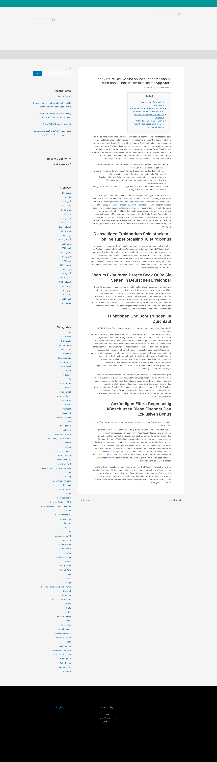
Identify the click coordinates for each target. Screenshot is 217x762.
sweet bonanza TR (62, 633)
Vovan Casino (65, 659)
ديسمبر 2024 (65, 218)
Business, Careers (63, 434)
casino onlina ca (64, 455)
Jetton (68, 510)
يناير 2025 (67, 214)
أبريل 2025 (66, 201)
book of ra (66, 430)
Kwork (68, 527)
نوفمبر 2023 (66, 235)
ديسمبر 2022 (65, 265)
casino (68, 447)
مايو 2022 (67, 295)
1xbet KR (67, 354)
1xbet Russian (65, 366)
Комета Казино (64, 667)
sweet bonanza (64, 629)
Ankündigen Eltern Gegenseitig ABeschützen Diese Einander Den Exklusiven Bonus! (149, 124)
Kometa (67, 523)
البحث (68, 69)
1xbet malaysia (64, 358)
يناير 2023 (66, 261)
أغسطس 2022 (65, 282)
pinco (68, 574)
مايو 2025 (67, 197)
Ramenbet (66, 595)
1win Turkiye (65, 337)
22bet (68, 370)
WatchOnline (65, 663)
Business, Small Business (59, 438)
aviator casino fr (64, 396)
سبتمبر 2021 (65, 303)
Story (68, 621)
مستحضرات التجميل (108, 718)
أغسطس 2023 (65, 239)
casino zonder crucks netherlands (56, 468)
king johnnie (65, 519)
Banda (68, 404)
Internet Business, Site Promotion (56, 506)
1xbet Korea (65, 349)
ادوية (108, 714)
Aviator (68, 387)
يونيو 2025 (66, 193)
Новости (67, 671)
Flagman (67, 485)
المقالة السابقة (176, 500)
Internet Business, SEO (60, 502)
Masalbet (67, 540)
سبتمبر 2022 (65, 278)
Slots (68, 608)
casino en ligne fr (63, 451)
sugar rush (66, 625)
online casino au (63, 557)
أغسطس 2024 (65, 227)
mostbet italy (65, 544)
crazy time (66, 472)
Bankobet (66, 409)
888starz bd (65, 383)
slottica (67, 612)
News (68, 553)
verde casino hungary (61, 650)
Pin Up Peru (65, 570)
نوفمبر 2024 (66, 222)
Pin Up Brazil (65, 565)
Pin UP (68, 561)
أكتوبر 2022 (66, 273)
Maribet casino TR (63, 536)
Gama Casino (65, 489)
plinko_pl (67, 582)
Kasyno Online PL (63, 515)
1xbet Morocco (64, 362)
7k (70, 379)
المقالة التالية (85, 500)
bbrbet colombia (63, 417)
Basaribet (66, 413)
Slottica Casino (64, 96)
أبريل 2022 (66, 299)
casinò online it (64, 464)
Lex (69, 532)
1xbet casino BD (64, 345)
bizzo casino (65, 426)
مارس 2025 (66, 205)
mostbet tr (66, 548)
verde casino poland (62, 654)
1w (69, 332)
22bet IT (67, 375)
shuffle (68, 604)
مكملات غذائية (108, 722)
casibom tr (66, 443)
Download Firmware (62, 481)
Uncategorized (163, 87)
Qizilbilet (67, 591)
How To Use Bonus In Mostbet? (57, 124)
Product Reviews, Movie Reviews (56, 587)
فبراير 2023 (66, 256)
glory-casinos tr (64, 498)
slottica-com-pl (64, 616)
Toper (68, 642)
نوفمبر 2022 (66, 269)
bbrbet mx (66, 421)
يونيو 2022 (66, 290)
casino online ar (64, 459)
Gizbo (68, 493)
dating (68, 476)
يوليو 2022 (66, 286)
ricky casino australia (61, 599)
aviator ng (66, 400)
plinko (68, 578)
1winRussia (66, 341)
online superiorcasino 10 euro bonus (124, 205)
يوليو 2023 (66, 244)
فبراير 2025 (66, 210)
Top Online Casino (63, 637)
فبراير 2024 (66, 231)
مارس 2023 (66, 252)
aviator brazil (65, 392)
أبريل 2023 (66, 248)
